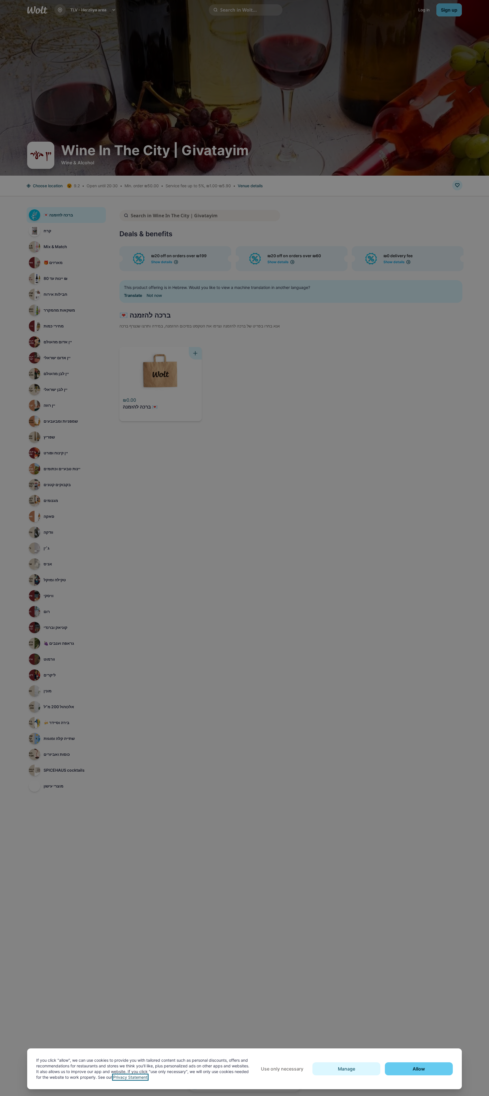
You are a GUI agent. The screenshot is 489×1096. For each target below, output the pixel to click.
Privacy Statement (130, 1077)
